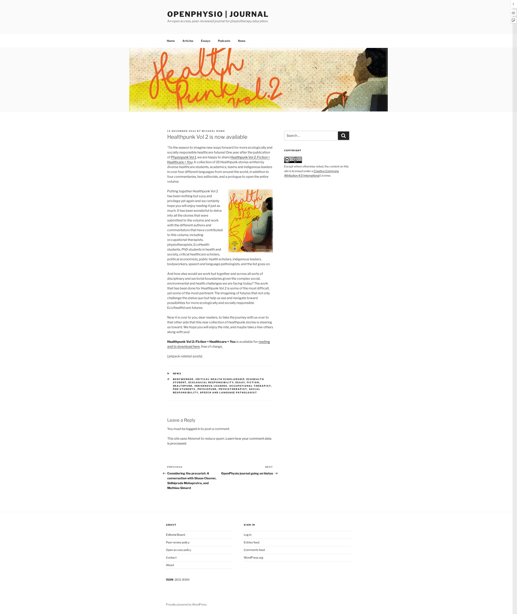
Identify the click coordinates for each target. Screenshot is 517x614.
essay (240, 382)
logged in (193, 429)
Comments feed (254, 550)
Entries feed (251, 542)
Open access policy (178, 550)
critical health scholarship (220, 379)
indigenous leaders (211, 385)
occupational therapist (250, 385)
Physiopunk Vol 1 (183, 157)
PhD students (184, 389)
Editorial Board (175, 534)
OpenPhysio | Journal (218, 14)
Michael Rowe (213, 131)
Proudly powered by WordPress (186, 604)
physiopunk (207, 389)
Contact (171, 557)
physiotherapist (233, 389)
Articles (187, 40)
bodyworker (183, 379)
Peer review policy (177, 542)
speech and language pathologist (228, 392)
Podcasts (224, 40)
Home (171, 40)
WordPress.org (253, 557)
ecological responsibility (211, 382)
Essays (205, 40)
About (170, 565)
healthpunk (183, 385)
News (241, 40)
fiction (253, 382)
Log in (247, 534)
